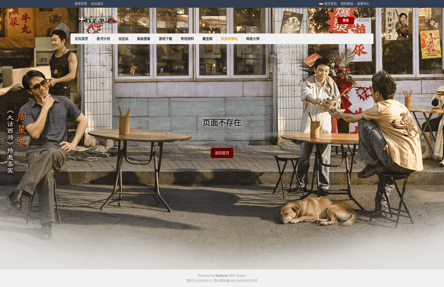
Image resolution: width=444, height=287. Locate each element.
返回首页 (222, 153)
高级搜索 (143, 39)
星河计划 (103, 39)
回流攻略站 (229, 39)
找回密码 (363, 20)
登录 (346, 20)
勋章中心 (363, 4)
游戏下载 (165, 39)
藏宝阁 (207, 39)
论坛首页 (97, 4)
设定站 (123, 39)
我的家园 (347, 4)
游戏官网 (81, 4)
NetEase (222, 275)
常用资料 (187, 39)
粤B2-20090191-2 (199, 281)
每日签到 (330, 4)
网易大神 (253, 39)
